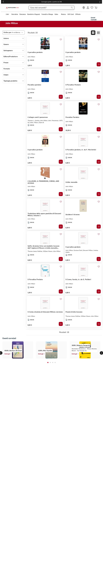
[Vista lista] (98, 32)
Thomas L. (31, 121)
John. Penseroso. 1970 (55, 121)
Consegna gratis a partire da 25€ (51, 2)
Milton (36, 123)
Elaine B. (41, 123)
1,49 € (30, 195)
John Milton (31, 57)
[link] (83, 7)
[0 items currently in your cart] (96, 7)
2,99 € (30, 163)
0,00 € (30, 130)
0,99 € (68, 98)
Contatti (93, 20)
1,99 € (68, 65)
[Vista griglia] (93, 32)
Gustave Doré (78, 250)
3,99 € (30, 65)
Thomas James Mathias (35, 251)
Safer (31, 123)
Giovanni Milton (88, 250)
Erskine (37, 121)
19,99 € (68, 130)
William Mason (47, 251)
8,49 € (68, 228)
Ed (28, 123)
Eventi (93, 18)
